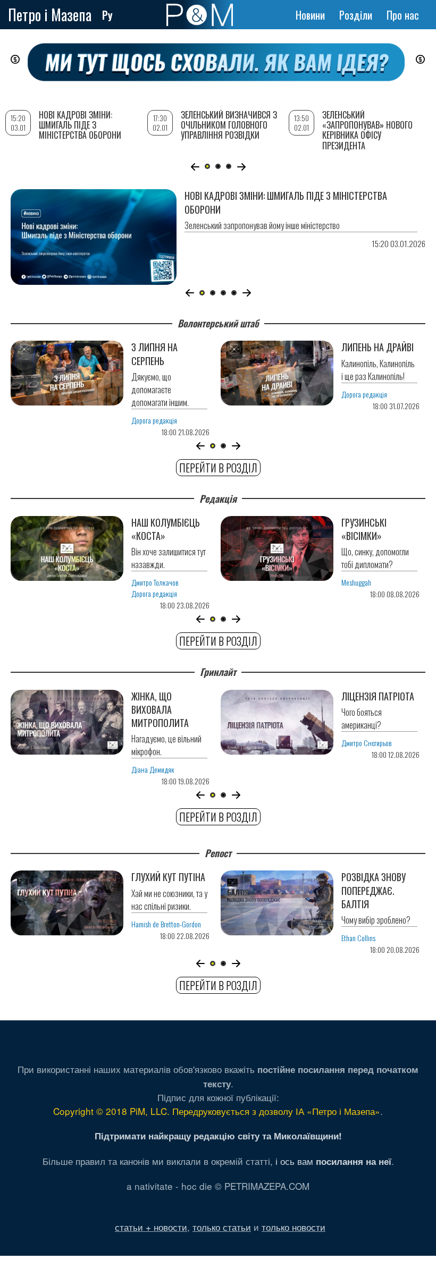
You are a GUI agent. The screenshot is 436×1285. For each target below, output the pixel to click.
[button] (189, 293)
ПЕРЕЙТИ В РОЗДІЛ (218, 468)
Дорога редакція (154, 420)
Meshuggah (356, 582)
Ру (107, 15)
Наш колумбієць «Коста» (165, 529)
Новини (310, 15)
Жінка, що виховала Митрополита (160, 709)
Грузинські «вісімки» (364, 529)
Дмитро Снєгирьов (366, 742)
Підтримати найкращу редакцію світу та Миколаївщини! (218, 1135)
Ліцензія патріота (377, 696)
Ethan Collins (358, 937)
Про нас (403, 15)
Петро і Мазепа (49, 15)
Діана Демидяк (152, 769)
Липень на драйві (377, 347)
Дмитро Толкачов (155, 582)
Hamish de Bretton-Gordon (166, 923)
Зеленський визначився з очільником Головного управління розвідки (229, 124)
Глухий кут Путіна (168, 877)
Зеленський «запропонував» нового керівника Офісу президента (367, 130)
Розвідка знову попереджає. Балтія (373, 890)
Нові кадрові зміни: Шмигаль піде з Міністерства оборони (286, 202)
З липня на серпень (154, 353)
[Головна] (199, 15)
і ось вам (333, 1161)
